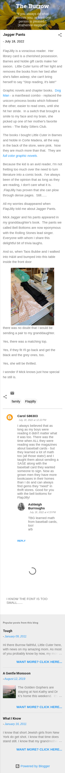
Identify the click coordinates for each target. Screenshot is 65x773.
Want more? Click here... (39, 662)
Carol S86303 (27, 416)
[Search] (60, 7)
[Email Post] (12, 394)
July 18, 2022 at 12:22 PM (32, 420)
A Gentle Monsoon (17, 673)
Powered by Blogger (35, 766)
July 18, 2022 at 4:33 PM (43, 512)
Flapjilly (30, 401)
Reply (21, 540)
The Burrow (32, 7)
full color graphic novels (20, 156)
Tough (7, 631)
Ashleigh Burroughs (36, 506)
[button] (60, 35)
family (16, 401)
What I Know (12, 718)
